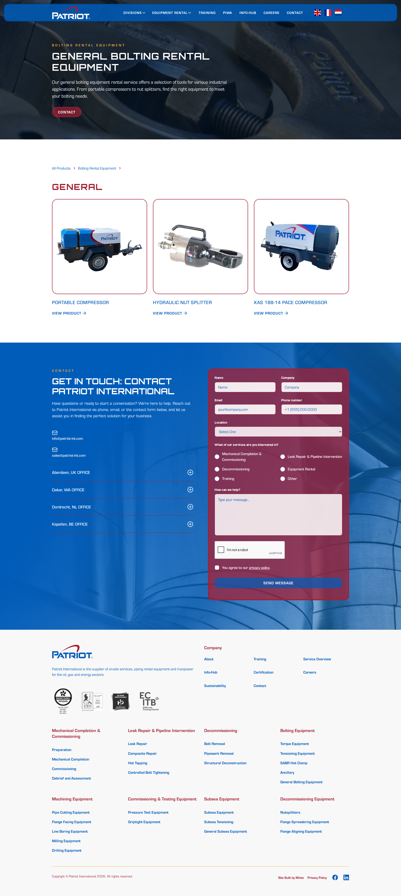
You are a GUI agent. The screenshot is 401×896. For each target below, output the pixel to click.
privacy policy (259, 567)
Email (219, 400)
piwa (227, 12)
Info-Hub (247, 12)
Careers (271, 12)
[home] (71, 12)
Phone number (291, 400)
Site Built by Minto (291, 877)
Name (219, 377)
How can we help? (227, 489)
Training (207, 12)
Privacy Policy (317, 877)
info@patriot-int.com (67, 438)
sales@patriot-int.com (69, 455)
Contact (295, 12)
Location (221, 422)
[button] (134, 12)
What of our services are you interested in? (246, 444)
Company (287, 377)
